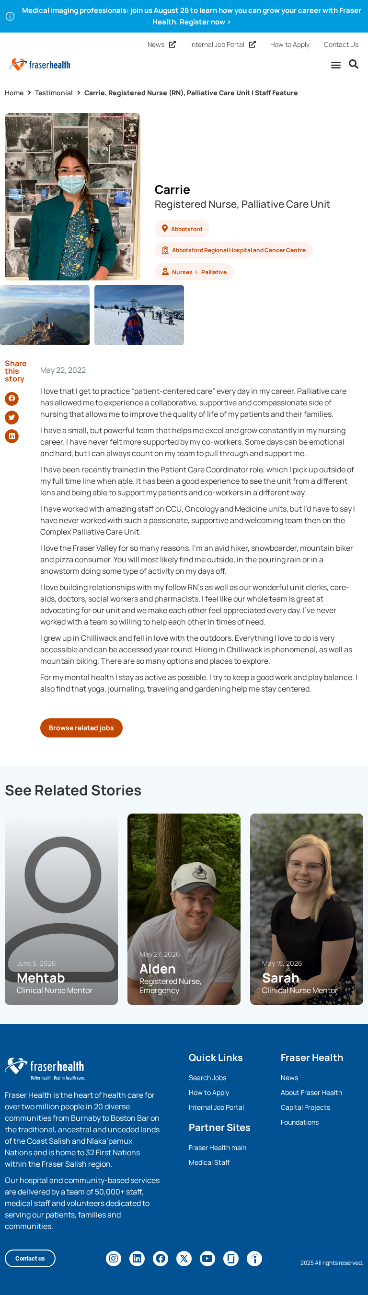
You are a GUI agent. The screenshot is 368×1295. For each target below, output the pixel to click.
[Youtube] (207, 1258)
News (156, 44)
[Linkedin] (137, 1258)
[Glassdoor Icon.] (231, 1258)
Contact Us (341, 44)
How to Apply (290, 44)
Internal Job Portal (217, 44)
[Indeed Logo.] (254, 1258)
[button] (336, 64)
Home (14, 92)
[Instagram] (113, 1258)
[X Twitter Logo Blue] (184, 1258)
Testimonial (54, 92)
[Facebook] (160, 1258)
